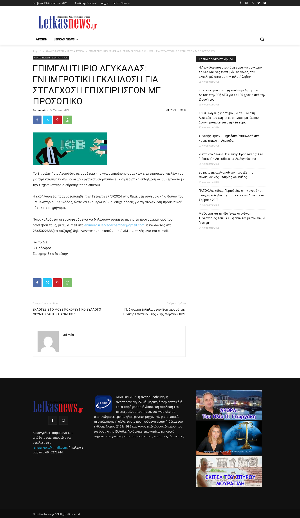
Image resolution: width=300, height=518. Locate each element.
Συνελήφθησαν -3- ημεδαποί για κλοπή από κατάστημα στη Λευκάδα (229, 138)
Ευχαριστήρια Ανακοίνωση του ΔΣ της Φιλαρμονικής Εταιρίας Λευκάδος (226, 175)
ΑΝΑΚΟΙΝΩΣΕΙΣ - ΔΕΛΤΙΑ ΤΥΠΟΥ (64, 51)
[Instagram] (246, 3)
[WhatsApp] (67, 120)
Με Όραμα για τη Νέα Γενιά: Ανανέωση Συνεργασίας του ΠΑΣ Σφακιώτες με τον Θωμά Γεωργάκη (232, 218)
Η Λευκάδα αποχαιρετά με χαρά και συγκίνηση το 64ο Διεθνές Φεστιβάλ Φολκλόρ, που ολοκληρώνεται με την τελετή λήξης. (231, 72)
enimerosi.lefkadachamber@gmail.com (114, 225)
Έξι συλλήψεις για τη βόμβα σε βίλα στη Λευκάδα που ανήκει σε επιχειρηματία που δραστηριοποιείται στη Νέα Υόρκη (229, 117)
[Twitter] (252, 3)
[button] (262, 39)
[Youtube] (264, 3)
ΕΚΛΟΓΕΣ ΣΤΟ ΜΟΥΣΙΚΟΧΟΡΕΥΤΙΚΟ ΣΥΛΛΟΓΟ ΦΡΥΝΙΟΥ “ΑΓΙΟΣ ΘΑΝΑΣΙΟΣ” (67, 312)
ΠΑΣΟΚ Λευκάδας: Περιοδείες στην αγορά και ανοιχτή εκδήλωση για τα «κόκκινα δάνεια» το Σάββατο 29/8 (231, 195)
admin (42, 110)
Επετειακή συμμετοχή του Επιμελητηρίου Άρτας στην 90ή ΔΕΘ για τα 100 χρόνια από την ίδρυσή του (232, 95)
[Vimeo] (258, 3)
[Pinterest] (57, 120)
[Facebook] (240, 3)
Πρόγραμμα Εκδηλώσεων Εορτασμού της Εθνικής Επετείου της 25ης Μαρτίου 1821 (154, 312)
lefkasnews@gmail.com (50, 447)
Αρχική (37, 51)
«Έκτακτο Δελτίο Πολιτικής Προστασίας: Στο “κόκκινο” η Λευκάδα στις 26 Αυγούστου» (231, 156)
